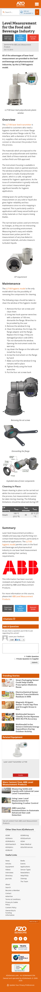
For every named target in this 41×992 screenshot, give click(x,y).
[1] (8, 683)
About (7, 884)
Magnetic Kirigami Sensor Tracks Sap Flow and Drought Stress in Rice (27, 705)
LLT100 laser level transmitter (18, 124)
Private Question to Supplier (27, 659)
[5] (8, 727)
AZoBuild (8, 850)
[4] (8, 717)
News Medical (25, 844)
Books (22, 861)
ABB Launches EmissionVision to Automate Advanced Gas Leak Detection (25, 811)
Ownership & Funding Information (10, 912)
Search (8, 887)
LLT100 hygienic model (15, 288)
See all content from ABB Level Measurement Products (20, 822)
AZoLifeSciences (26, 847)
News (7, 861)
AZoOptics (9, 847)
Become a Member (12, 890)
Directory (8, 875)
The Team (24, 881)
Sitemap (23, 878)
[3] (8, 705)
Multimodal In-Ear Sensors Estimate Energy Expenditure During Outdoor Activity (27, 728)
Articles (8, 864)
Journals (8, 878)
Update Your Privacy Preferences (21, 985)
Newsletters (25, 872)
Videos (7, 869)
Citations (8, 619)
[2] (8, 695)
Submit (34, 662)
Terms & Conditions (12, 899)
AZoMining (24, 835)
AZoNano (8, 838)
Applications (25, 867)
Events (23, 864)
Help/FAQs (24, 875)
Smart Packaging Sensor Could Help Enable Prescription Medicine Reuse (27, 683)
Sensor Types (25, 869)
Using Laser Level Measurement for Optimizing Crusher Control (25, 800)
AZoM (7, 835)
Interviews (9, 872)
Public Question (32, 656)
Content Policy (10, 907)
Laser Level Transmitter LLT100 (15, 762)
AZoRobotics (10, 841)
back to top (33, 921)
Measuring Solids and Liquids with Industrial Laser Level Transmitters (25, 791)
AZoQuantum (25, 838)
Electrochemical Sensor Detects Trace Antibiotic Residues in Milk (27, 694)
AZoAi (22, 841)
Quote (20, 775)
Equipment (9, 867)
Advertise (9, 896)
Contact (8, 893)
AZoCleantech (10, 844)
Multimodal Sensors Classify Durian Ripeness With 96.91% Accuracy (27, 716)
